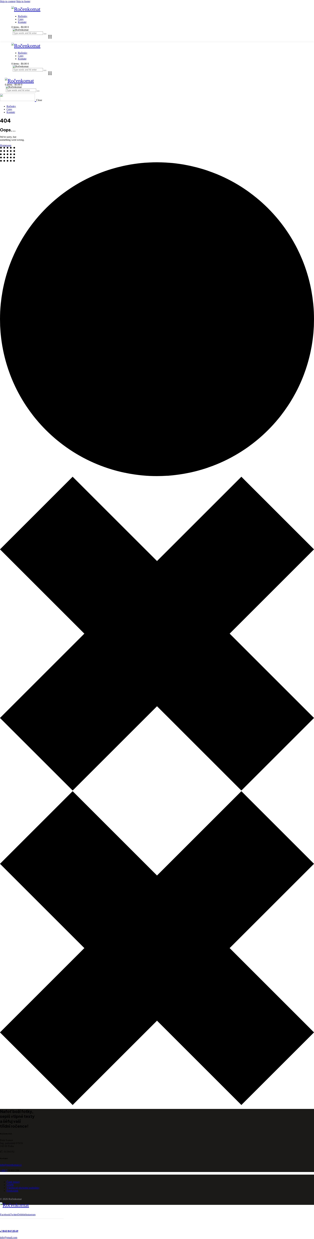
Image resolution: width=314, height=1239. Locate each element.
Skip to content (8, 1)
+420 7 (3, 1170)
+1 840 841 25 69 (9, 1231)
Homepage (5, 145)
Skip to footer (23, 1)
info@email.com (8, 1237)
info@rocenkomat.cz (11, 1164)
